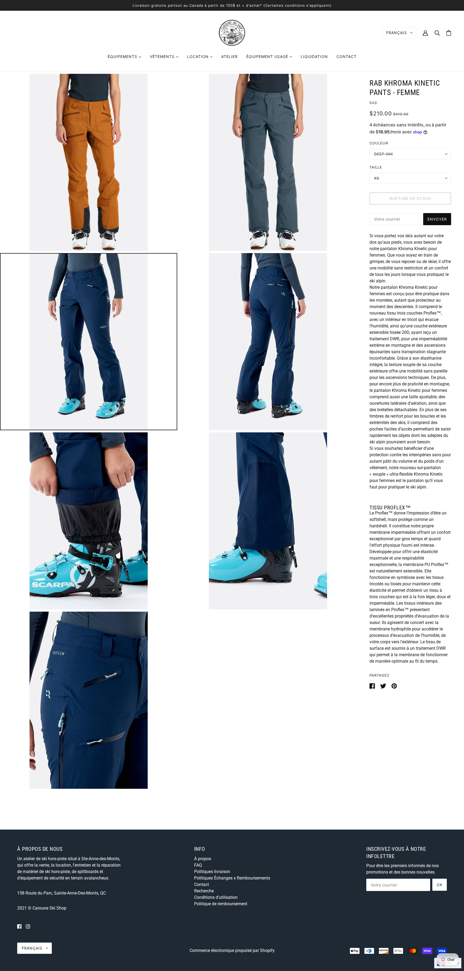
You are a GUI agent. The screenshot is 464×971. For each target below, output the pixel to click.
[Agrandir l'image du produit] (88, 162)
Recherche (204, 890)
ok (440, 884)
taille (375, 167)
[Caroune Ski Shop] (232, 32)
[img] (19, 926)
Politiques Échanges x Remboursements (232, 878)
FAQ (198, 865)
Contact (201, 884)
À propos (202, 858)
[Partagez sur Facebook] (372, 686)
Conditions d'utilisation (216, 897)
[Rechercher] (437, 32)
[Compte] (425, 32)
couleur (378, 143)
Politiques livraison (212, 871)
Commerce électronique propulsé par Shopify (232, 950)
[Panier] (448, 33)
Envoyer (437, 219)
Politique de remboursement (220, 903)
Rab (373, 103)
